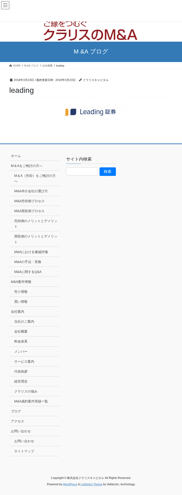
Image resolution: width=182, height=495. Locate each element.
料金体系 (20, 341)
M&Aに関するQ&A (27, 272)
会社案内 (17, 311)
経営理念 (20, 381)
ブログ (16, 411)
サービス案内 (24, 361)
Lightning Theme (91, 484)
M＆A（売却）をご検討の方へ (35, 178)
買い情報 (20, 301)
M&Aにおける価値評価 (31, 252)
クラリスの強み (25, 391)
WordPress (70, 484)
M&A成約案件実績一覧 (31, 401)
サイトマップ (24, 451)
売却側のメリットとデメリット (35, 223)
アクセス (17, 421)
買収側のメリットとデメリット (35, 239)
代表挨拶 (20, 371)
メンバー (20, 351)
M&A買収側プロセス (29, 211)
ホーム (16, 156)
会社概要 (20, 331)
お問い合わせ (21, 431)
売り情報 (20, 292)
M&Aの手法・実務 (27, 262)
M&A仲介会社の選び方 (31, 191)
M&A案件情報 (21, 282)
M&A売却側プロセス (29, 201)
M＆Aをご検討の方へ (26, 166)
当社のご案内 (24, 321)
